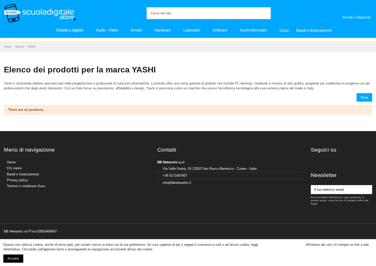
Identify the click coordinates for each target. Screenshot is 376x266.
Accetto (13, 258)
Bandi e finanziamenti (23, 174)
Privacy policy (17, 180)
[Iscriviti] (367, 189)
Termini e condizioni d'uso (26, 186)
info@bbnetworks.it (177, 183)
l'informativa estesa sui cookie (281, 245)
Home (11, 162)
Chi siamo (14, 168)
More (364, 97)
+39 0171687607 (175, 175)
